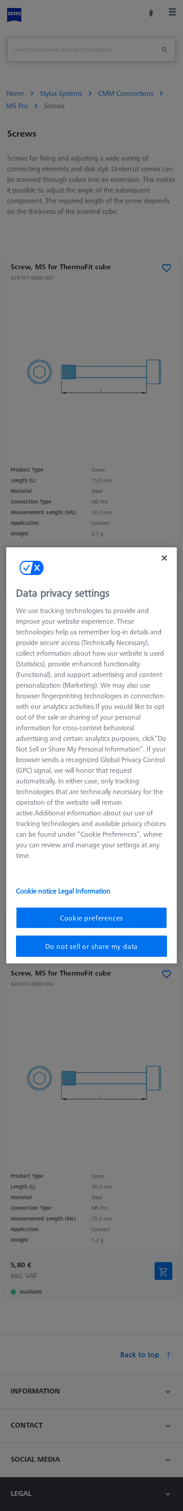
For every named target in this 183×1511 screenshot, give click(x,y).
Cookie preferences (91, 917)
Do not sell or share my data (91, 946)
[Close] (164, 558)
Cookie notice (37, 890)
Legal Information (84, 890)
